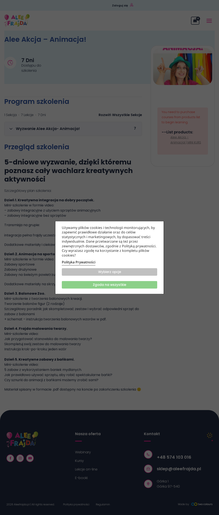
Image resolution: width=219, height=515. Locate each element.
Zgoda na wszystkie (109, 284)
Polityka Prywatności (78, 262)
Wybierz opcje (109, 272)
